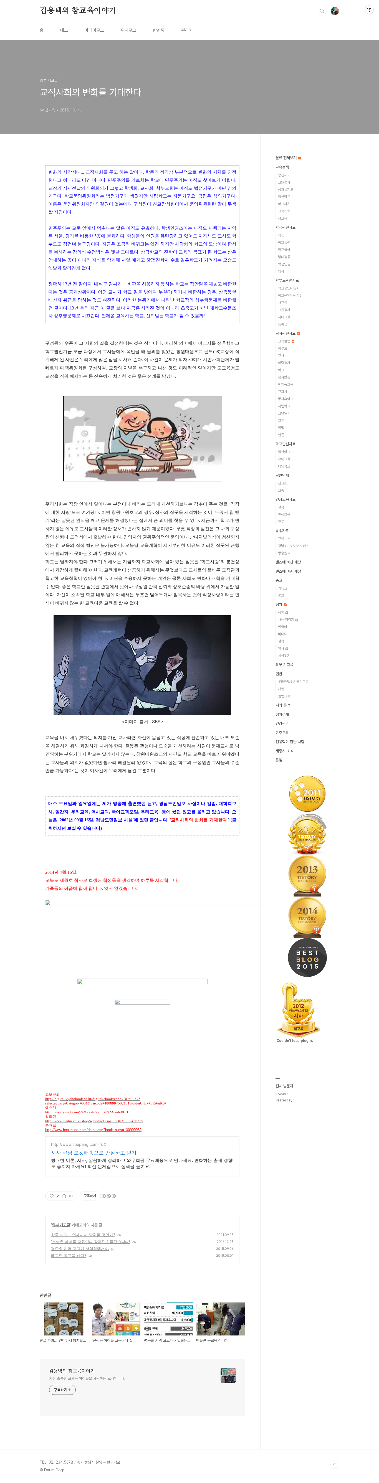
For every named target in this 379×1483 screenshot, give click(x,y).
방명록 (159, 30)
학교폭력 (284, 242)
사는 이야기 (286, 620)
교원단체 (282, 475)
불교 (281, 595)
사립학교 (284, 406)
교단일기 (284, 413)
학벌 (281, 428)
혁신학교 (284, 197)
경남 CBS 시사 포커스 (293, 546)
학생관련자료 (285, 227)
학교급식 (284, 250)
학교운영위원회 (288, 288)
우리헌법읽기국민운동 (293, 682)
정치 (279, 604)
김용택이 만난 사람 (290, 742)
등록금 (282, 324)
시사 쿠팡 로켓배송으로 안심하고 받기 (94, 1153)
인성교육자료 (285, 499)
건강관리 (282, 723)
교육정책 (282, 167)
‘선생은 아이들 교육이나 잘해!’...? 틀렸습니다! (90, 1241)
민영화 (282, 627)
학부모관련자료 (287, 280)
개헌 (281, 689)
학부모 (282, 348)
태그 (64, 30)
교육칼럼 (284, 341)
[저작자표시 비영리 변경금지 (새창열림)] (108, 1196)
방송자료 (282, 531)
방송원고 (284, 553)
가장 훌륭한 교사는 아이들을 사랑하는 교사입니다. (87, 1378)
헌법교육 (284, 696)
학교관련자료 (285, 444)
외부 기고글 (61, 1224)
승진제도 (284, 175)
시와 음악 (283, 705)
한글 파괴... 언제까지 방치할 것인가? (83, 1234)
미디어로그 (94, 30)
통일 (279, 760)
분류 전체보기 (287, 158)
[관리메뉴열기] (369, 10)
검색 (322, 11)
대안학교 (284, 466)
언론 (281, 435)
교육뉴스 (284, 539)
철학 (281, 507)
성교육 (282, 218)
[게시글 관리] (70, 1196)
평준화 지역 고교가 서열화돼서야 (80, 1248)
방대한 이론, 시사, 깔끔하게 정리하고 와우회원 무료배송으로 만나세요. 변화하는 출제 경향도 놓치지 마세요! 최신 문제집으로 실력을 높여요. (142, 1163)
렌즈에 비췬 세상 (288, 571)
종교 (279, 580)
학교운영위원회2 (290, 295)
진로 (281, 522)
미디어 (282, 634)
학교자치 (284, 204)
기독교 (282, 588)
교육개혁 (284, 211)
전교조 (282, 483)
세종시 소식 (284, 751)
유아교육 (284, 459)
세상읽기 (284, 656)
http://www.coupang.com (74, 1144)
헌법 (279, 674)
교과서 (282, 392)
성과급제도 (285, 189)
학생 (281, 235)
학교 (281, 370)
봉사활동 (284, 377)
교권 (281, 420)
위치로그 (128, 30)
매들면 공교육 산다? (68, 1255)
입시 (281, 271)
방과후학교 (285, 399)
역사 (281, 648)
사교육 (282, 303)
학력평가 (284, 363)
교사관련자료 (286, 333)
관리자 (187, 30)
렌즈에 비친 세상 (288, 562)
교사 (281, 356)
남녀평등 (284, 257)
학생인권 (284, 264)
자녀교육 (284, 317)
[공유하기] (63, 1196)
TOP (334, 1464)
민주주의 (282, 732)
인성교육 (284, 514)
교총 (281, 490)
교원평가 (284, 182)
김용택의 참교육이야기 (78, 11)
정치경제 (282, 714)
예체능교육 (285, 384)
